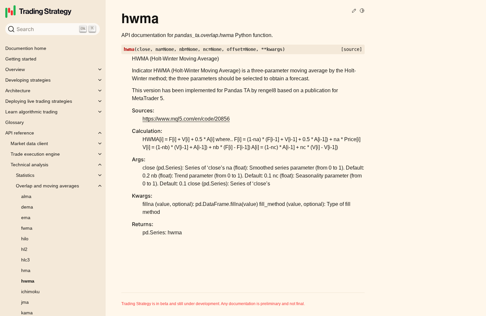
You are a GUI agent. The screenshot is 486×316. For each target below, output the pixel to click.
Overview (15, 69)
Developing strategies (28, 80)
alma (26, 196)
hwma (27, 281)
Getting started (20, 58)
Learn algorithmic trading (31, 111)
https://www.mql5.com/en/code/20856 (186, 119)
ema (25, 217)
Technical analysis (29, 164)
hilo (24, 238)
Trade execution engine (35, 154)
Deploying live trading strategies (38, 101)
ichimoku (30, 291)
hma (25, 270)
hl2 (24, 249)
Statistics (25, 175)
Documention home (25, 48)
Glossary (14, 122)
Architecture (17, 90)
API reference (19, 133)
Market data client (29, 143)
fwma (26, 228)
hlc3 (25, 259)
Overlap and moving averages (47, 185)
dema (27, 207)
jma (25, 302)
